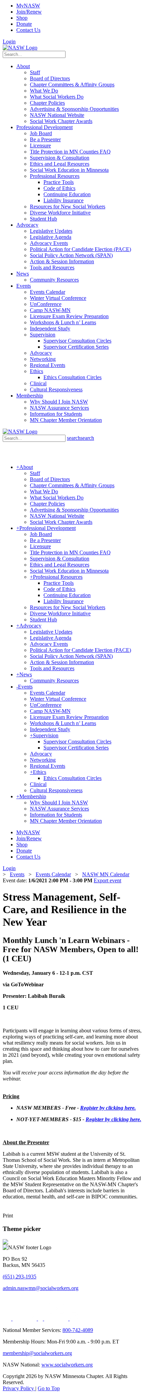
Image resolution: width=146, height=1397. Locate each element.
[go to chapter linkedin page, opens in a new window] (25, 1318)
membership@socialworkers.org (37, 1353)
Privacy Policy (19, 1388)
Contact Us (28, 30)
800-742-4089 (77, 1330)
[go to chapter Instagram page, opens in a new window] (74, 1318)
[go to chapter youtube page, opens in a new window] (57, 1318)
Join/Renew (29, 12)
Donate (24, 24)
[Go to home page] (20, 47)
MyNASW (28, 5)
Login (9, 41)
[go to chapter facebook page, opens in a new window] (41, 1318)
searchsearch (80, 438)
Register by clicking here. (108, 1108)
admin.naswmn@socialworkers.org (40, 1288)
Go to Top (49, 1388)
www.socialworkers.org (67, 1365)
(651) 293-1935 (19, 1276)
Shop (22, 18)
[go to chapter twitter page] (8, 1318)
